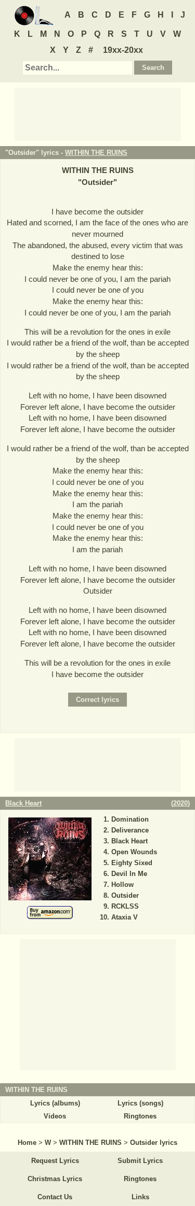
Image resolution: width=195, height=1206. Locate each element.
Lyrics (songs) (140, 1103)
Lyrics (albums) (55, 1103)
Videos (55, 1116)
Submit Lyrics (140, 1161)
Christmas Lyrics (55, 1179)
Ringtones (140, 1116)
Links (140, 1197)
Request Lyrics (55, 1161)
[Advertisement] (98, 113)
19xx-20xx (123, 50)
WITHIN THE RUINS (96, 152)
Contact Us (54, 1197)
